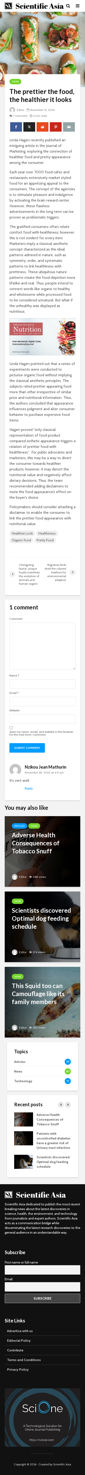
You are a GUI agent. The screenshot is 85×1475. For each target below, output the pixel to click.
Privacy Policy (18, 1369)
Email (14, 693)
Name (14, 675)
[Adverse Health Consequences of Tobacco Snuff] (42, 851)
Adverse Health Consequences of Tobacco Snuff (50, 1119)
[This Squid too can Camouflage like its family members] (42, 1002)
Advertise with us (20, 1331)
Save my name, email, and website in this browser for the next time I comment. (41, 733)
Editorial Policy (19, 1340)
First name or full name (21, 1262)
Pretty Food (45, 540)
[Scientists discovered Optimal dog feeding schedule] (42, 926)
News (15, 81)
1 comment (20, 116)
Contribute (15, 1350)
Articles (19, 825)
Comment (15, 618)
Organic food (21, 540)
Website (14, 710)
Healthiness (47, 533)
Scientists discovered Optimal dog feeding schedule (53, 1162)
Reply (29, 788)
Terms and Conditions (24, 1360)
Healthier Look (22, 533)
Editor (20, 110)
